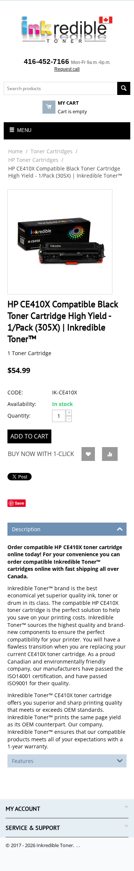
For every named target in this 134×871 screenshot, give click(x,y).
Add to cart (29, 436)
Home (15, 151)
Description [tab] (26, 529)
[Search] (123, 88)
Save (19, 503)
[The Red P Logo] (67, 30)
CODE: (15, 392)
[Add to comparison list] (110, 454)
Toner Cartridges (52, 151)
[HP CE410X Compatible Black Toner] (60, 242)
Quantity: (19, 415)
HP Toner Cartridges (33, 159)
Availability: (21, 403)
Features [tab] (23, 760)
